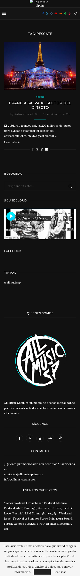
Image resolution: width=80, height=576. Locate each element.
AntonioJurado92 (26, 114)
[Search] (76, 13)
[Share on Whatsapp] (42, 149)
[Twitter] (47, 13)
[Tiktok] (69, 13)
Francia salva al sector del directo (40, 105)
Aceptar (42, 572)
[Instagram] (51, 13)
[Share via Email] (46, 149)
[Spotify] (65, 13)
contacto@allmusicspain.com (23, 474)
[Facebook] (43, 13)
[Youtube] (56, 13)
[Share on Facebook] (33, 149)
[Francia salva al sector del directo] (40, 66)
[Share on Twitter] (37, 149)
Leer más (10, 142)
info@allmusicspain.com (20, 479)
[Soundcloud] (60, 13)
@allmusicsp (12, 282)
